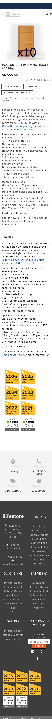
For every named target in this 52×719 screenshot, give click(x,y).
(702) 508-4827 (14, 556)
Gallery (32, 86)
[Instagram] (33, 651)
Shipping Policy (39, 547)
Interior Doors (13, 582)
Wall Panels (13, 595)
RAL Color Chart (13, 599)
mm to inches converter (17, 92)
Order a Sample (12, 86)
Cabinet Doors (13, 591)
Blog (13, 607)
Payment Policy (39, 542)
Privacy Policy (39, 538)
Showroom (39, 582)
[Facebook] (37, 659)
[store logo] (13, 14)
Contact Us (39, 530)
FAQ (13, 611)
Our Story (39, 526)
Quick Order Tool (13, 603)
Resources (39, 559)
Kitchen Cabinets (13, 587)
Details (8, 236)
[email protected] (12, 221)
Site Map (39, 563)
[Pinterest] (42, 651)
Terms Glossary (39, 534)
